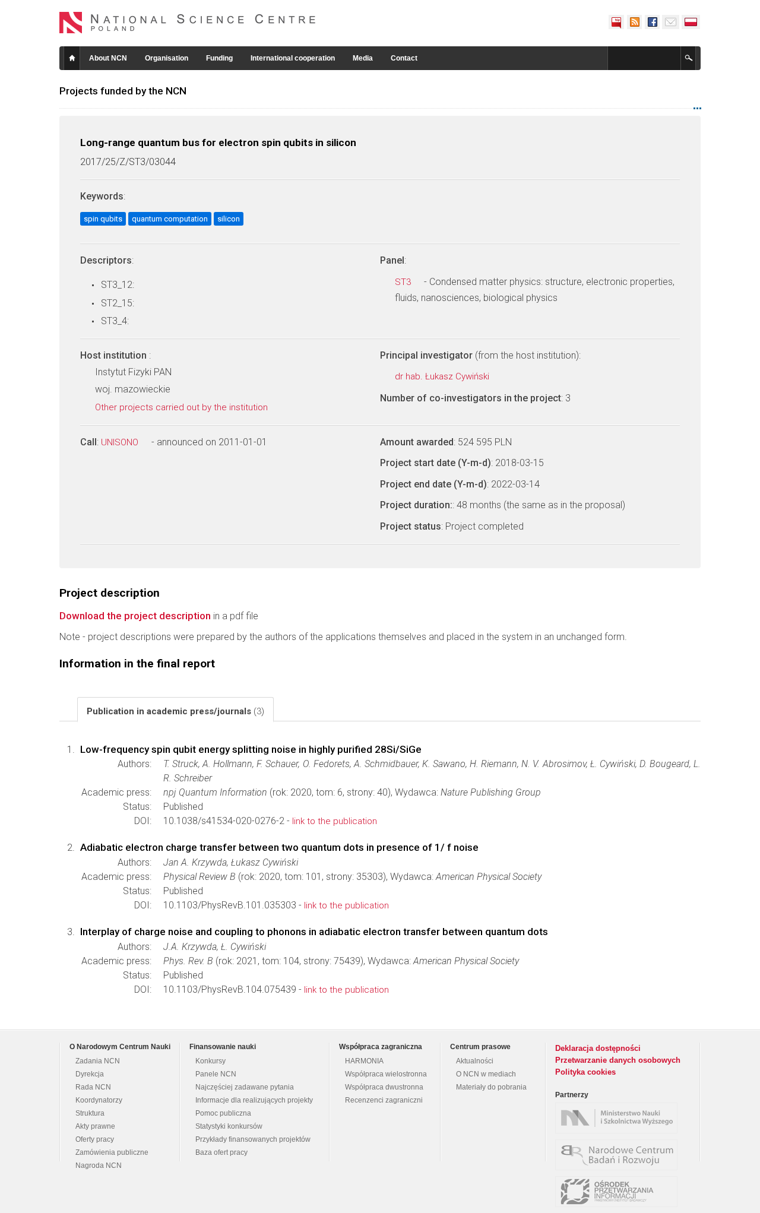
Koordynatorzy (98, 1100)
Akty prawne (95, 1126)
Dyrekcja (89, 1074)
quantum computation (170, 218)
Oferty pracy (94, 1139)
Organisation (166, 58)
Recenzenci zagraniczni (384, 1100)
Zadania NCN (97, 1061)
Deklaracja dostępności (598, 1048)
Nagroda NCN (98, 1165)
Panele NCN (215, 1074)
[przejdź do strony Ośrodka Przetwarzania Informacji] (619, 1191)
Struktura (89, 1113)
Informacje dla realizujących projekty (254, 1100)
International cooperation (293, 58)
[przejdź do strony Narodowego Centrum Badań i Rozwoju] (619, 1154)
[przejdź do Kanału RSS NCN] (634, 22)
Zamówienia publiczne (111, 1152)
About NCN (108, 58)
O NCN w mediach (486, 1074)
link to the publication (334, 821)
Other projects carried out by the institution (182, 407)
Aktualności (474, 1061)
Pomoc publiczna (223, 1113)
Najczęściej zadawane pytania (244, 1087)
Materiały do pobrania (491, 1087)
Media (363, 58)
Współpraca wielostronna (386, 1074)
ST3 (404, 282)
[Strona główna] (187, 22)
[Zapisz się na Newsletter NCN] (670, 22)
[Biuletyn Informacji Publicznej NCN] (616, 22)
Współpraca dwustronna (384, 1087)
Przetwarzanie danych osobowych (617, 1060)
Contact (404, 58)
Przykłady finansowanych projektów (253, 1139)
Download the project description (135, 616)
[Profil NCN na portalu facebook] (652, 22)
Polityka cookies (585, 1072)
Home (72, 58)
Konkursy (210, 1061)
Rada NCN (93, 1087)
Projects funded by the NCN (122, 91)
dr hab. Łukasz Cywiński (443, 376)
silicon (228, 218)
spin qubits (103, 218)
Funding (219, 58)
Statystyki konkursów (228, 1126)
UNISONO (121, 442)
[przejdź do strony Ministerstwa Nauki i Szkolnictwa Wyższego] (619, 1118)
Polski (691, 22)
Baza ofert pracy (221, 1152)
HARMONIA (364, 1061)
